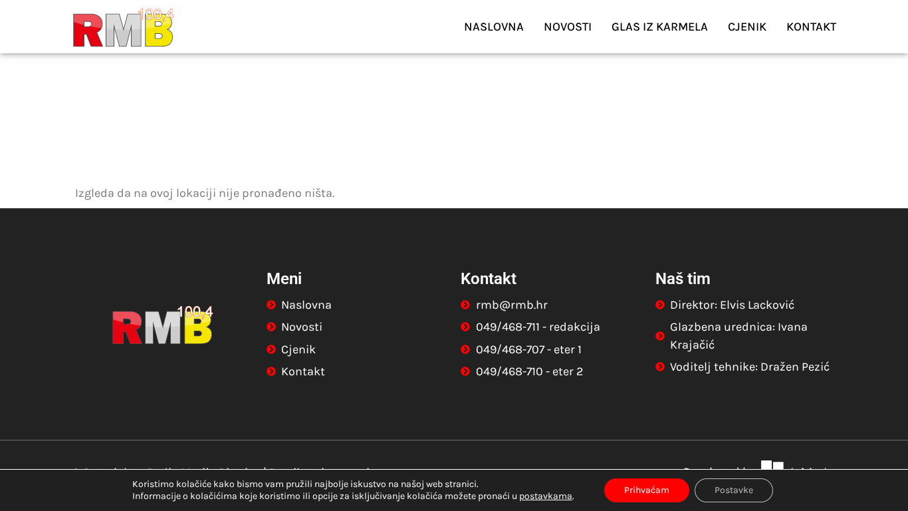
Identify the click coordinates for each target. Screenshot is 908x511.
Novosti (568, 27)
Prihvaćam (646, 490)
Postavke (734, 490)
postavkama (545, 496)
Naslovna (494, 27)
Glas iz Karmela (660, 27)
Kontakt (811, 27)
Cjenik (747, 27)
